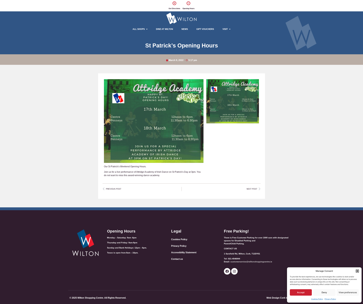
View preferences (348, 292)
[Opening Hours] (188, 3)
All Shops (139, 29)
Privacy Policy (330, 299)
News (185, 29)
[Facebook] (227, 271)
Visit (225, 29)
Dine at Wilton (164, 29)
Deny (324, 292)
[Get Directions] (174, 3)
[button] (357, 271)
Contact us (177, 259)
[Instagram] (234, 271)
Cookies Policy (317, 299)
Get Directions (174, 9)
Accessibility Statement (183, 252)
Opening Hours (188, 9)
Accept (301, 292)
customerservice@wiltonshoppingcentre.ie (251, 262)
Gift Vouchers (205, 29)
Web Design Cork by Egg (280, 298)
